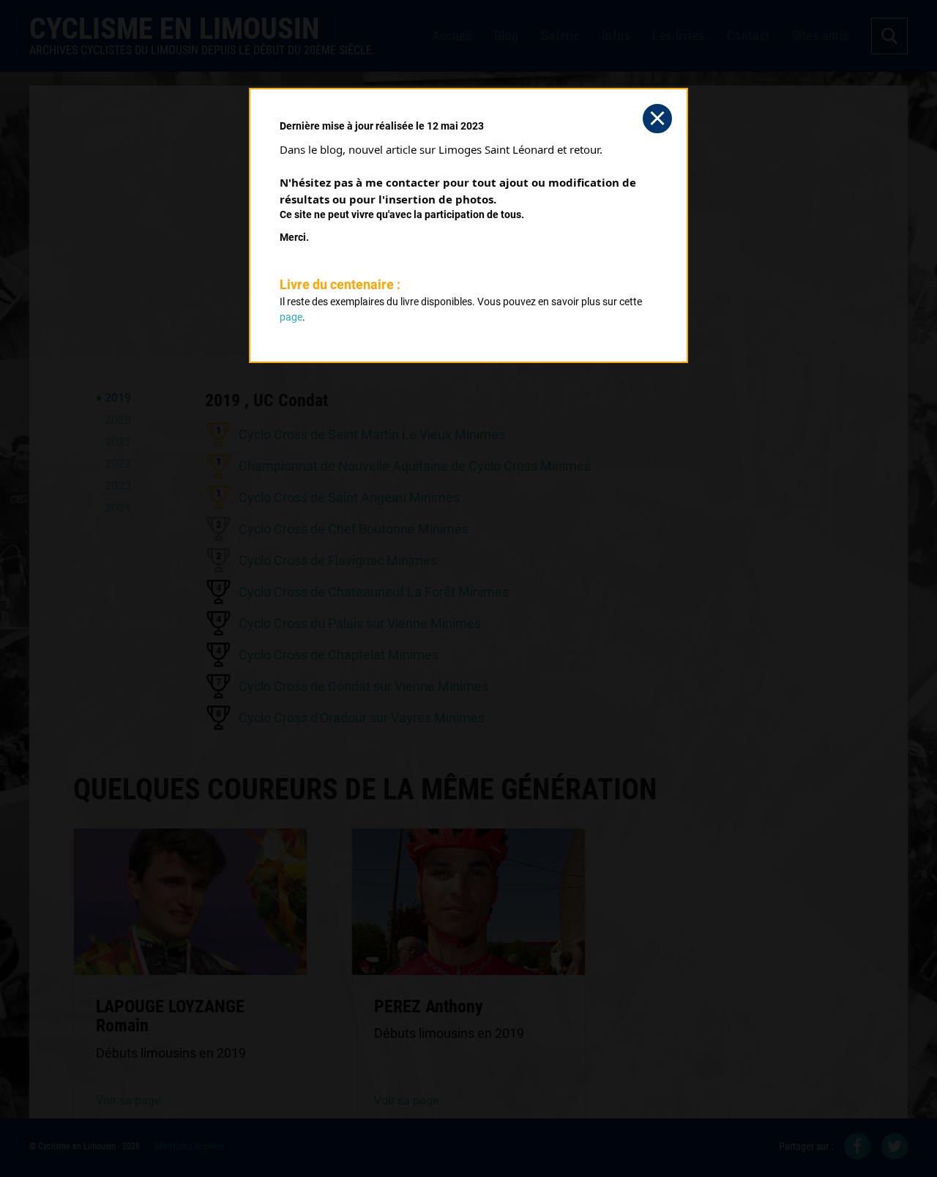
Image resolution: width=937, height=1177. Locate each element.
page (291, 317)
